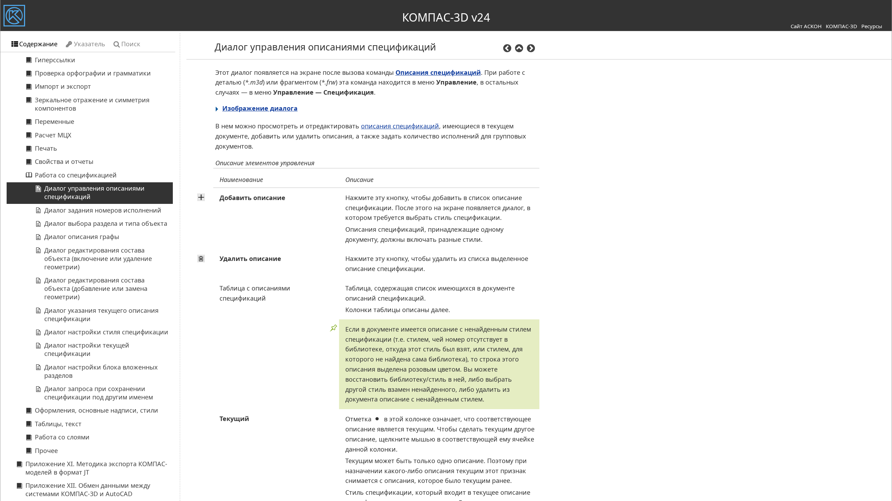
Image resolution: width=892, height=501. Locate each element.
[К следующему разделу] (531, 49)
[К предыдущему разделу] (507, 49)
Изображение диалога (260, 108)
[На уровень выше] (519, 49)
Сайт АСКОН (806, 26)
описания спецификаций (400, 126)
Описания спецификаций (438, 72)
